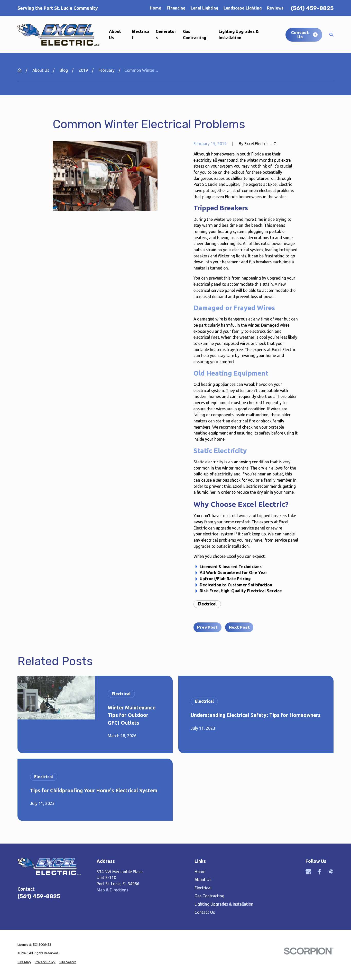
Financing (176, 8)
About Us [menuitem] (115, 34)
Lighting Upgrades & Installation (224, 904)
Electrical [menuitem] (140, 34)
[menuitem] (24, 962)
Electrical (207, 604)
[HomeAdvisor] (331, 871)
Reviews (275, 8)
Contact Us (205, 912)
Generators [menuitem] (166, 34)
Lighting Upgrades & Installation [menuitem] (239, 34)
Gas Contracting (209, 895)
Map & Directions (112, 890)
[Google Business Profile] (308, 871)
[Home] (58, 35)
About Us (203, 879)
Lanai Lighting (204, 8)
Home (155, 8)
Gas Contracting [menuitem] (194, 34)
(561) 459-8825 (312, 8)
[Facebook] (319, 871)
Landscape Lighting (243, 8)
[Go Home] (19, 70)
